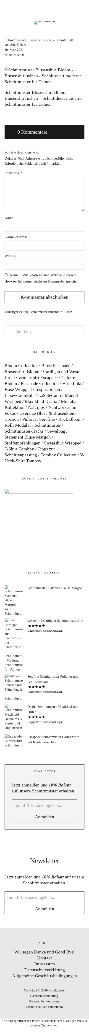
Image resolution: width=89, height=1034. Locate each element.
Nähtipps (36, 407)
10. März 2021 (14, 49)
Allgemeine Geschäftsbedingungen (44, 975)
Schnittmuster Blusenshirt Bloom (38, 312)
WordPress (52, 1001)
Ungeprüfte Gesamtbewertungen (45, 630)
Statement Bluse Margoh (28, 436)
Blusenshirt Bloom (22, 371)
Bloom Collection (21, 365)
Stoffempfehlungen (22, 442)
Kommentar (13, 173)
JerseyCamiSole (19, 395)
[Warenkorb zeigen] (82, 9)
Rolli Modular (18, 425)
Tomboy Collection (58, 454)
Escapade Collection (40, 383)
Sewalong (56, 431)
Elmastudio (55, 1007)
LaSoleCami (49, 395)
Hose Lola (71, 383)
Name (9, 218)
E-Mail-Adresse (16, 237)
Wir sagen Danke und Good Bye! (44, 951)
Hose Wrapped (18, 389)
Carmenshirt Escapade (37, 377)
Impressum (44, 963)
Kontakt (44, 957)
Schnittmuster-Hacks (24, 431)
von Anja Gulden (15, 44)
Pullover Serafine (38, 419)
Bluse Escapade (55, 365)
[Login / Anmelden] (69, 9)
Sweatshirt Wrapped (62, 442)
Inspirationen (47, 389)
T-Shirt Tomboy (19, 448)
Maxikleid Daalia (41, 401)
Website (10, 256)
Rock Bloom (70, 419)
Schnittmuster (48, 425)
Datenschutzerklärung (44, 969)
